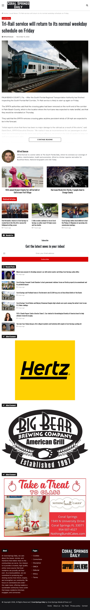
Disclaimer (37, 563)
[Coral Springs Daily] (18, 5)
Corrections (37, 559)
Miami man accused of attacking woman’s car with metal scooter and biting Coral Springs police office (47, 272)
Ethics (35, 574)
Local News (13, 13)
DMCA (35, 566)
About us (56, 606)
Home (5, 13)
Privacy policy (75, 606)
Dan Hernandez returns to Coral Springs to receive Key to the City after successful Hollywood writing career (15, 222)
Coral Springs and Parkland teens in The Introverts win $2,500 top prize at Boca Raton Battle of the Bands (49, 292)
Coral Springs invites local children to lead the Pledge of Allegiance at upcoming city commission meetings (75, 222)
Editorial (36, 570)
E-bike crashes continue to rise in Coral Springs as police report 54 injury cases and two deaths (44, 222)
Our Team (65, 606)
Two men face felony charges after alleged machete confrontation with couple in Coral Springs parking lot (49, 324)
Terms (35, 577)
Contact (85, 606)
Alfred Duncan (8, 37)
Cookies (36, 556)
